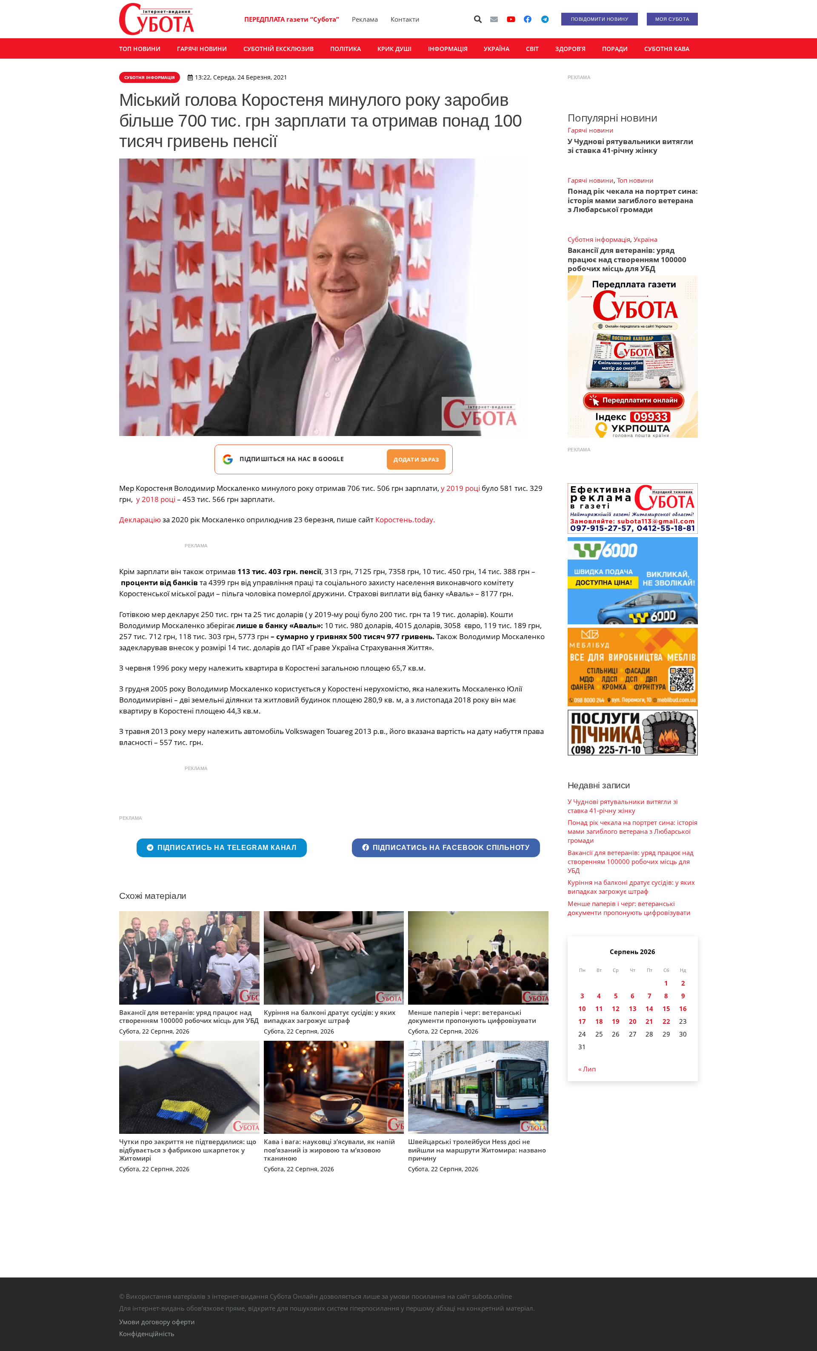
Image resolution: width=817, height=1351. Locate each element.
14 (649, 1008)
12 (616, 1008)
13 (633, 1008)
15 (666, 1008)
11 (599, 1008)
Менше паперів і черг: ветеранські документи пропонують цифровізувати (472, 1016)
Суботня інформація (599, 239)
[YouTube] (511, 19)
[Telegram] (544, 19)
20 (633, 1021)
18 (599, 1021)
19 (616, 1021)
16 (683, 1008)
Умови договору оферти (157, 1321)
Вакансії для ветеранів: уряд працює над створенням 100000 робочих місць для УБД (189, 1016)
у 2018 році (155, 499)
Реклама (365, 19)
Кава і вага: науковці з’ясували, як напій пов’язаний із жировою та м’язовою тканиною (329, 1149)
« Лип (587, 1069)
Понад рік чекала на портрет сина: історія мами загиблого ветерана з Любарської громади (633, 200)
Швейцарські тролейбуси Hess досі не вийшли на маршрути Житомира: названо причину (477, 1149)
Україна (645, 239)
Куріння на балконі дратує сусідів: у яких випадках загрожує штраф (329, 1016)
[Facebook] (527, 19)
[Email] (494, 19)
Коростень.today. (405, 519)
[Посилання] (156, 19)
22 (666, 1021)
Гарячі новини (591, 130)
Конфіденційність (146, 1333)
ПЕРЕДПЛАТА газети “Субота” (291, 19)
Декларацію (140, 519)
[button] (478, 19)
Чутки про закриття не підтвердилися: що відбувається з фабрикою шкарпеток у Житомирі (187, 1149)
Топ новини (635, 180)
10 (582, 1008)
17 (582, 1021)
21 (649, 1021)
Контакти (405, 19)
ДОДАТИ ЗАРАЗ (416, 459)
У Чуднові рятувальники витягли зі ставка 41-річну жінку (630, 145)
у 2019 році (460, 488)
